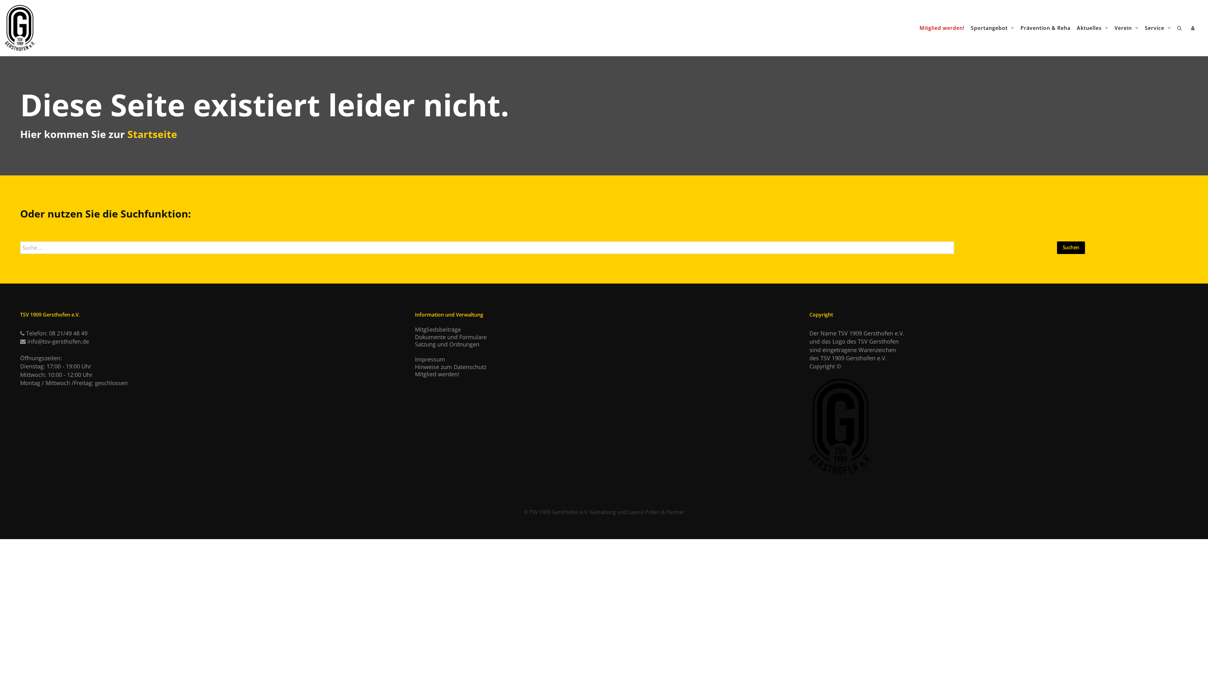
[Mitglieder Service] (1194, 28)
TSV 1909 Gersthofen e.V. (559, 512)
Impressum (430, 359)
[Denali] (20, 25)
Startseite (152, 134)
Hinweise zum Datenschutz (450, 367)
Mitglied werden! (437, 374)
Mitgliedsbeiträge (438, 329)
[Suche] (1181, 28)
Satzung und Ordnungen (447, 344)
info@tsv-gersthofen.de (58, 341)
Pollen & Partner (665, 512)
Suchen (1071, 247)
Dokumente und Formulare (451, 337)
